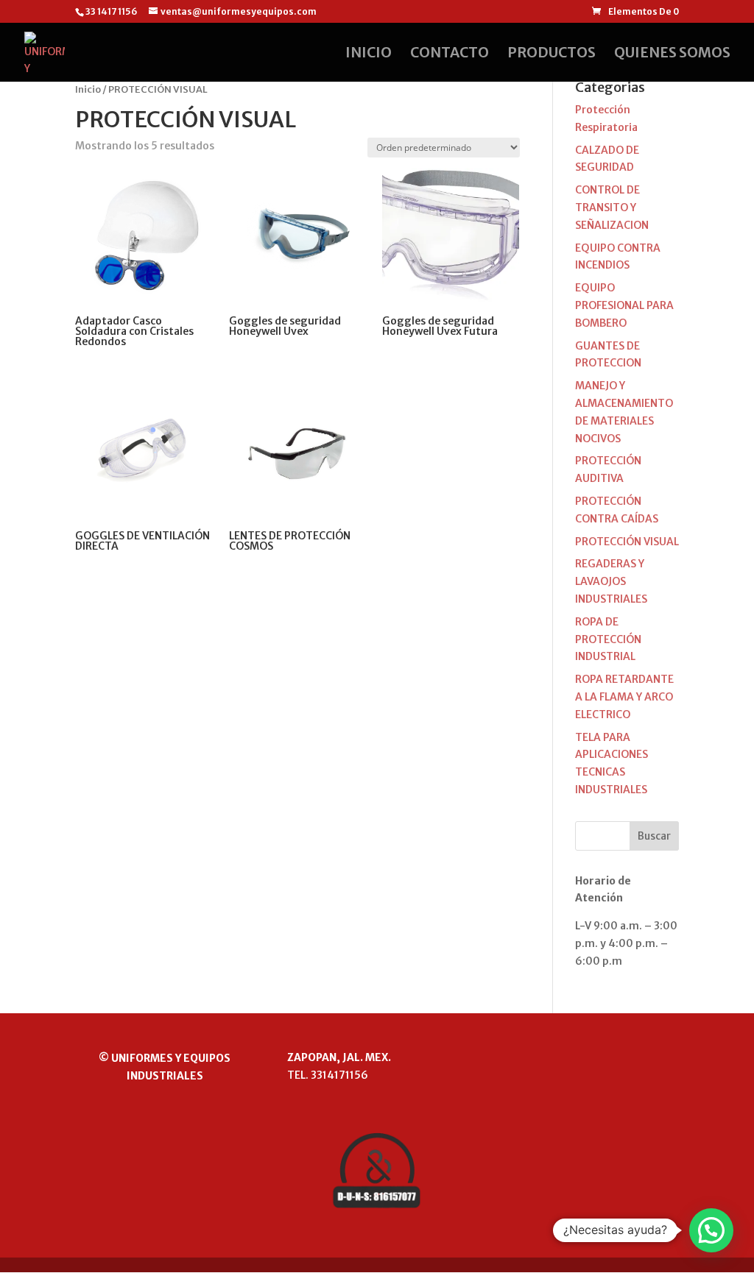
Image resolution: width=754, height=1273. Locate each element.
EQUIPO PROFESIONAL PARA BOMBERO (624, 305)
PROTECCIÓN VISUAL (627, 541)
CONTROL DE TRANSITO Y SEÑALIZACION (612, 207)
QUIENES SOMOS (672, 54)
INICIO (368, 54)
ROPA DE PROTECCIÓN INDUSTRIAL (608, 639)
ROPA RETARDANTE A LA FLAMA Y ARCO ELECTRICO (624, 697)
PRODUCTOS (551, 54)
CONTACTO (449, 54)
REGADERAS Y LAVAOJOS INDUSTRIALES (611, 581)
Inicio (88, 89)
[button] (711, 1230)
